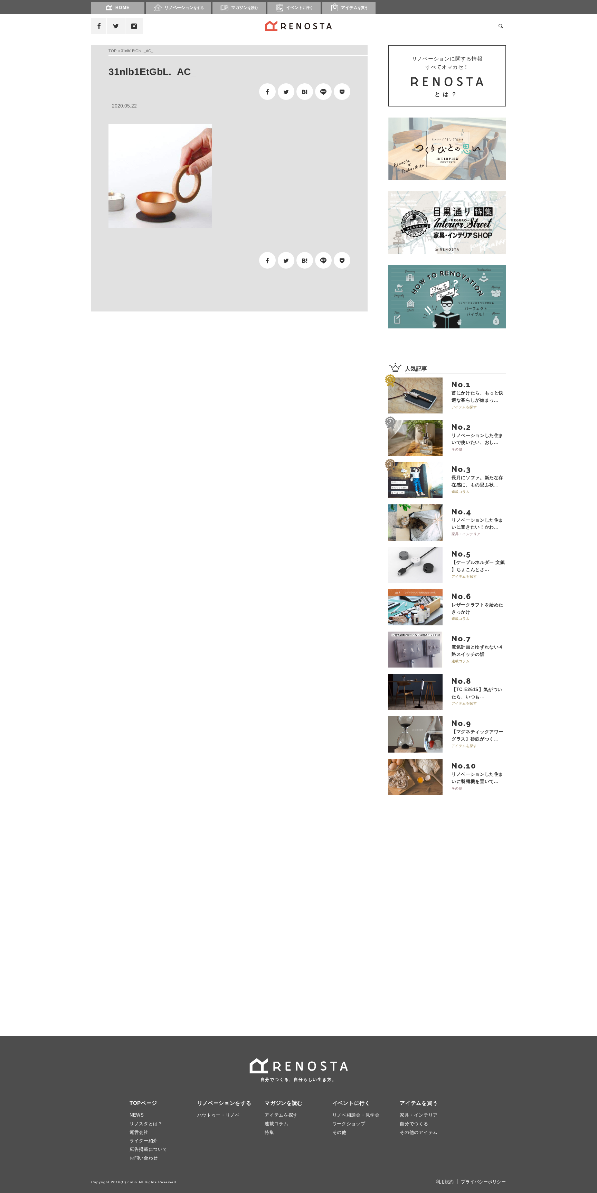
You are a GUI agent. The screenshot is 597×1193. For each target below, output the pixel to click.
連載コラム (276, 1123)
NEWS (137, 1115)
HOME (122, 7)
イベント (299, 7)
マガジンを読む (284, 1103)
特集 (269, 1132)
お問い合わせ (144, 1158)
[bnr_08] (447, 296)
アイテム (354, 7)
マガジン (244, 7)
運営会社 (139, 1132)
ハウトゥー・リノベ (218, 1115)
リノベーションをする (224, 1103)
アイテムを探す (281, 1115)
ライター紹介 (144, 1140)
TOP (112, 51)
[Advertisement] (156, 371)
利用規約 (445, 1181)
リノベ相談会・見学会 (356, 1115)
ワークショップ (349, 1123)
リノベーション (184, 7)
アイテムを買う (419, 1103)
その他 (339, 1132)
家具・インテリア (419, 1115)
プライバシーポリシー (483, 1181)
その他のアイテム (419, 1132)
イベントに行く (351, 1103)
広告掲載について (149, 1149)
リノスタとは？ (146, 1123)
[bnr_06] (447, 222)
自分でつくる (414, 1123)
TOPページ (143, 1103)
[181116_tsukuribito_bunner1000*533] (447, 149)
